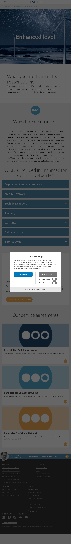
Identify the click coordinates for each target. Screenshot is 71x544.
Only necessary (47, 274)
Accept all (23, 274)
